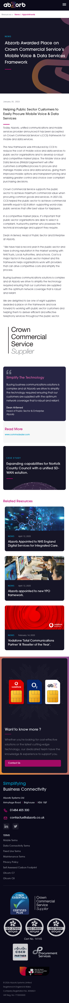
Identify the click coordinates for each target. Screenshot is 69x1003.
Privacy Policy (10, 862)
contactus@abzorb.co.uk (27, 817)
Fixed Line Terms (12, 851)
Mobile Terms (10, 840)
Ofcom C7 (9, 873)
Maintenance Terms (14, 857)
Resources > (7, 15)
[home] (13, 4)
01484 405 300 (19, 810)
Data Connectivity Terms (16, 846)
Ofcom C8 (9, 878)
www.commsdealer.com (17, 435)
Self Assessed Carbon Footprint (20, 868)
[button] (64, 5)
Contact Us (14, 763)
